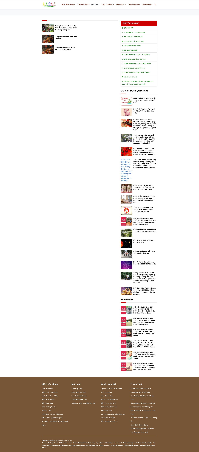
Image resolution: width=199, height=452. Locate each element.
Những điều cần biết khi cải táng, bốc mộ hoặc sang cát (144, 230)
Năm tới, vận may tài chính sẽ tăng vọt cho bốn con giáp (144, 111)
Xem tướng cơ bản (49, 407)
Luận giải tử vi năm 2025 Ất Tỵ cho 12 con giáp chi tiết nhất (144, 100)
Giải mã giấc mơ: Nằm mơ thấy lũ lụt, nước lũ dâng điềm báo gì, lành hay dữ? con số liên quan (144, 321)
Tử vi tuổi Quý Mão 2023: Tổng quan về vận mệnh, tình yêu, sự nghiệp (143, 209)
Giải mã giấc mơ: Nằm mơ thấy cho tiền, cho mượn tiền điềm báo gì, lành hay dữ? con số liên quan (144, 366)
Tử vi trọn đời (106, 392)
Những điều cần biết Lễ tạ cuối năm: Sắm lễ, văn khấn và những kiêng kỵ (66, 28)
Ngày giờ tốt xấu (48, 399)
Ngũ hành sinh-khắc (50, 396)
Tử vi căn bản (47, 403)
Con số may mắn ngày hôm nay (113, 414)
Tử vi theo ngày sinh (109, 399)
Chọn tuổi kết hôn (79, 392)
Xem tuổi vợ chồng (79, 396)
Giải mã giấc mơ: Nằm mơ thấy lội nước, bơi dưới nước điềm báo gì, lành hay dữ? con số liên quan (144, 310)
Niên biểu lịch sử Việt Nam (52, 414)
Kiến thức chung (68, 4)
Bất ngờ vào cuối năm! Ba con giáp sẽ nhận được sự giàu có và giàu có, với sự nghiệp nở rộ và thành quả (144, 151)
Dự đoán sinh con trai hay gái (83, 403)
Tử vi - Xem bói (107, 4)
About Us (71, 443)
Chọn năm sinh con (79, 399)
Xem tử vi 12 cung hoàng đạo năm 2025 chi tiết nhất (144, 263)
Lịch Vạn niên (47, 389)
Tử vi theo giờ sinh (108, 403)
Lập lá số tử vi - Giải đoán (111, 389)
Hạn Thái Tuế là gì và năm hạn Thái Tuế (143, 241)
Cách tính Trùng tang (139, 425)
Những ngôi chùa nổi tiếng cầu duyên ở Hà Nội (144, 252)
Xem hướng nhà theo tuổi (141, 389)
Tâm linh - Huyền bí (49, 392)
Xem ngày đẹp (83, 4)
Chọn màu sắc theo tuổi (140, 392)
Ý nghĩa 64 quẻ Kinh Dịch (52, 418)
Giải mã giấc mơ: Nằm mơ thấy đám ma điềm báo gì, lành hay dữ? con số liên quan (143, 333)
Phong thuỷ (120, 4)
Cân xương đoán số (108, 407)
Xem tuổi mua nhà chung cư (142, 407)
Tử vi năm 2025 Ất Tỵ (109, 421)
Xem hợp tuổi (77, 389)
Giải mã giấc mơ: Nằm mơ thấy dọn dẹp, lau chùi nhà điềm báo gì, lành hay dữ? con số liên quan (144, 221)
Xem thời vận (106, 410)
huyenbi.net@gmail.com (63, 440)
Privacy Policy (47, 443)
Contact (50, 440)
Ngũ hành (94, 4)
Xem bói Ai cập (107, 396)
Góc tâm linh (146, 4)
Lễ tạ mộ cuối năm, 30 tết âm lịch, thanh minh (65, 48)
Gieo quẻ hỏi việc (108, 418)
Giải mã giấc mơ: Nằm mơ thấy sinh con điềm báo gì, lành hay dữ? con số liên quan (144, 355)
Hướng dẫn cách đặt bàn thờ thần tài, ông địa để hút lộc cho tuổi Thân (143, 187)
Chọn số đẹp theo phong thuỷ (143, 403)
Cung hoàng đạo (134, 4)
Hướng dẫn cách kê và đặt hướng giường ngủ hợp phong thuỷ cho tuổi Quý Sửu (144, 199)
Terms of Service (60, 443)
